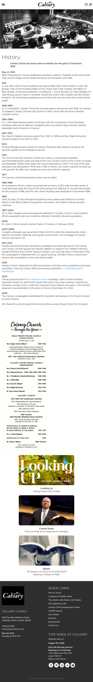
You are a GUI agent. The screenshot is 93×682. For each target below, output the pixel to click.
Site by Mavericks (57, 678)
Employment (54, 621)
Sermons (52, 618)
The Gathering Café (57, 603)
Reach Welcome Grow (35, 279)
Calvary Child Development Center (64, 607)
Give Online (53, 614)
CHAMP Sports (55, 611)
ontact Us (54, 625)
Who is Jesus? (54, 592)
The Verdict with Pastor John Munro (64, 600)
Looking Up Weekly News (60, 596)
